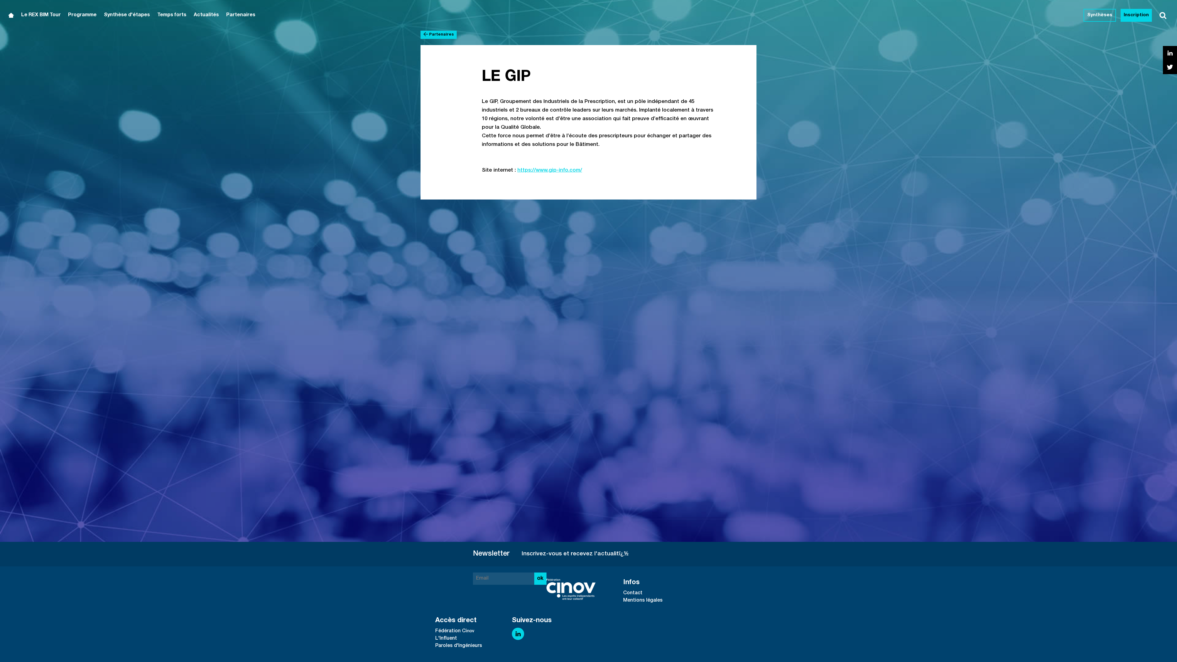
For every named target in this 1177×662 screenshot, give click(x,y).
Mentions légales (643, 600)
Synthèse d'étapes (127, 15)
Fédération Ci (451, 631)
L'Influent (446, 638)
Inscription (1136, 15)
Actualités (206, 15)
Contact (632, 593)
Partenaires (240, 15)
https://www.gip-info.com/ (549, 170)
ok (540, 578)
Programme (82, 15)
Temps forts (171, 15)
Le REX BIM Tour (41, 15)
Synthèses (1099, 15)
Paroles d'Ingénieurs (458, 646)
